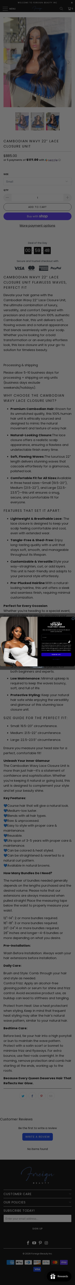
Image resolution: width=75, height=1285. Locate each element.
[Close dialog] (73, 619)
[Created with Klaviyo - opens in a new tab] (37, 667)
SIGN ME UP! (56, 654)
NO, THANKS (56, 659)
